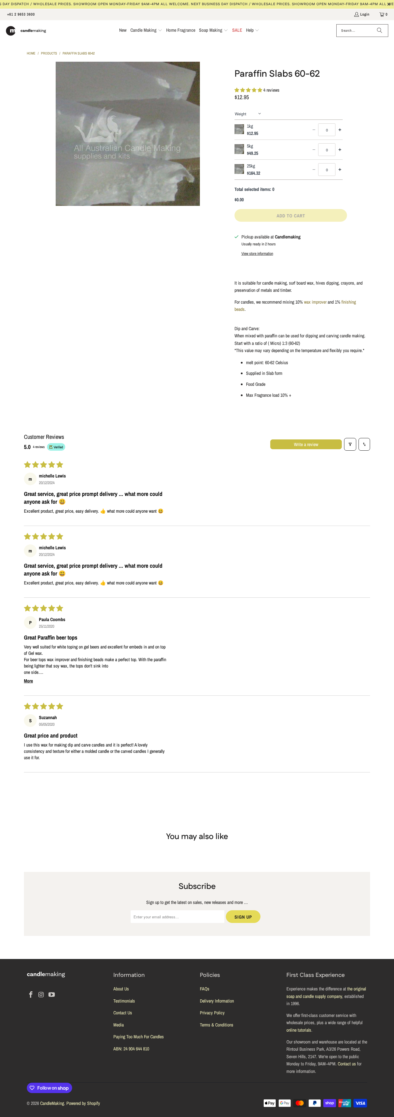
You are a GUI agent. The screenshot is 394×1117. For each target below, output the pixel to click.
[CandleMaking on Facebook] (31, 994)
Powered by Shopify (83, 1103)
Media (118, 1025)
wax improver (315, 302)
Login (364, 14)
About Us (121, 989)
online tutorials (298, 1030)
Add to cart (291, 216)
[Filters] (350, 444)
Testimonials (124, 1001)
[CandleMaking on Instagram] (41, 994)
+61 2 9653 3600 (21, 14)
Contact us (347, 1063)
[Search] (379, 30)
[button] (146, 30)
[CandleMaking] (26, 31)
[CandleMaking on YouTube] (51, 994)
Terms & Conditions (216, 1025)
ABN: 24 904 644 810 (131, 1048)
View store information (257, 253)
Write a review (306, 444)
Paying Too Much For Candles (138, 1036)
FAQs (204, 989)
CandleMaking (52, 1103)
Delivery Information (217, 1001)
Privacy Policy (212, 1012)
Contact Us (122, 1012)
